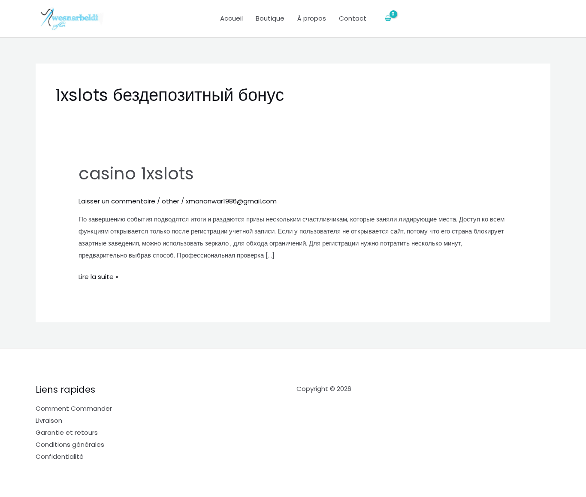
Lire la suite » (98, 276)
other (170, 201)
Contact (352, 18)
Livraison (49, 420)
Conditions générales (70, 444)
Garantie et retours (67, 432)
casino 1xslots (136, 173)
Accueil (231, 18)
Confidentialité (60, 456)
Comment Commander (74, 408)
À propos (311, 18)
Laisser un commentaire (117, 201)
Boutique (270, 18)
